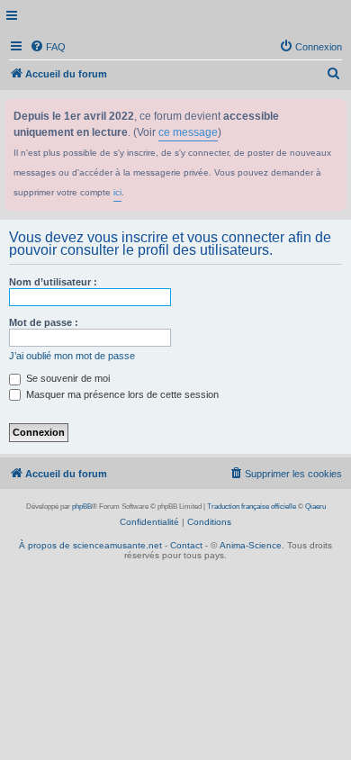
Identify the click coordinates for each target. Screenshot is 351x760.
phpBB (82, 506)
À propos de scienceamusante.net (90, 545)
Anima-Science (251, 545)
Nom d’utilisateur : (53, 281)
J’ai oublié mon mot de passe (72, 355)
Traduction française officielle (251, 506)
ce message (188, 132)
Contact (186, 545)
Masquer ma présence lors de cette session (121, 394)
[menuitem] (48, 47)
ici (117, 192)
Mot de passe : (43, 322)
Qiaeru (315, 506)
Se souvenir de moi (66, 378)
